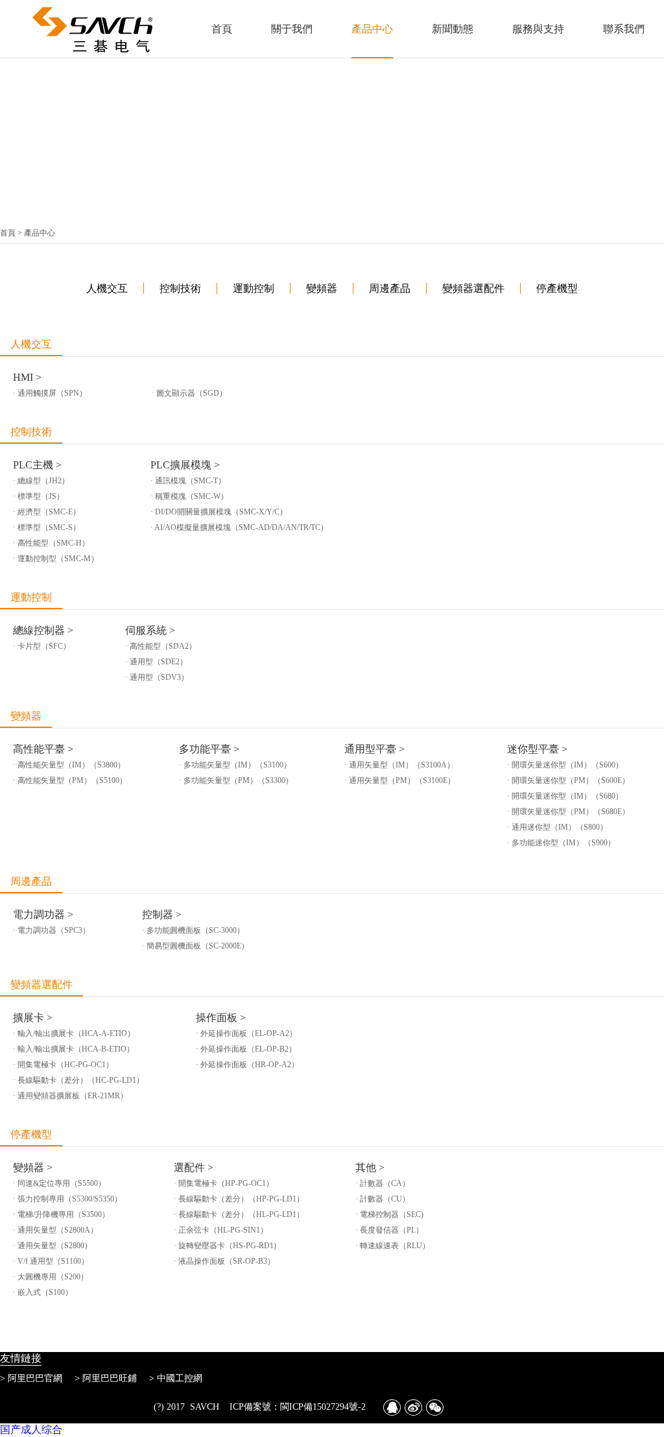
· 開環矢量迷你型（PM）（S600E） (568, 780)
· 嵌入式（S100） (43, 1292)
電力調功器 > (43, 914)
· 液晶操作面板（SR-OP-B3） (224, 1261)
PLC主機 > (37, 464)
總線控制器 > (43, 630)
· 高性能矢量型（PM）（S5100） (70, 780)
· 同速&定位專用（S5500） (59, 1183)
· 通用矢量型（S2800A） (55, 1230)
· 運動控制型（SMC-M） (56, 558)
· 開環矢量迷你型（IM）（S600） (565, 764)
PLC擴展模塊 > (185, 464)
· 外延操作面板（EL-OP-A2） (246, 1033)
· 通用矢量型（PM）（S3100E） (399, 780)
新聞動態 (452, 28)
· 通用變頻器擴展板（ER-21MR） (70, 1095)
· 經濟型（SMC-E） (46, 511)
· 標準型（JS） (38, 496)
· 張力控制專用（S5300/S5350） (67, 1198)
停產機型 (31, 1134)
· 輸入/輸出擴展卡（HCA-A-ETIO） (74, 1033)
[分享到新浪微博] (413, 1407)
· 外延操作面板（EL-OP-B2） (246, 1049)
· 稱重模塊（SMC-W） (189, 496)
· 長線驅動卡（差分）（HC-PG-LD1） (78, 1080)
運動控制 (31, 597)
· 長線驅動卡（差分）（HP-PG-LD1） (239, 1198)
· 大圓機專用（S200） (50, 1276)
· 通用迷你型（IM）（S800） (557, 827)
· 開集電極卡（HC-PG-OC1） (63, 1064)
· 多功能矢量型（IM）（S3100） (235, 764)
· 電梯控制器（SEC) (389, 1214)
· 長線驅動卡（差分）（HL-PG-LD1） (239, 1214)
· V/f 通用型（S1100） (51, 1261)
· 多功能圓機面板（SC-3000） (193, 930)
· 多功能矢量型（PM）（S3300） (236, 780)
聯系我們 (624, 28)
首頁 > (12, 232)
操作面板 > (221, 1017)
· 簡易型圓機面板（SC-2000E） (195, 945)
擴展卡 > (33, 1017)
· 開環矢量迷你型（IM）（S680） (565, 796)
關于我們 (292, 28)
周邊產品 (31, 881)
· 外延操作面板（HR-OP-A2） (247, 1064)
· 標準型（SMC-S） (46, 527)
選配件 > (193, 1167)
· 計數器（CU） (382, 1198)
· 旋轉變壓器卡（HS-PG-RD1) (225, 1245)
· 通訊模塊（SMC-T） (188, 480)
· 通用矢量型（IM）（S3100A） (399, 764)
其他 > (370, 1167)
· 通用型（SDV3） (157, 677)
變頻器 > (33, 1167)
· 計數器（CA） (382, 1183)
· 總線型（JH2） (41, 480)
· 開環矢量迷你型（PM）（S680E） (568, 811)
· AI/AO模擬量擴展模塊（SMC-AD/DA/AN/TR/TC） (239, 527)
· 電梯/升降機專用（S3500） (61, 1214)
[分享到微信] (435, 1407)
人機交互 (31, 344)
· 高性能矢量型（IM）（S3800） (69, 764)
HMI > (27, 377)
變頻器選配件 (41, 984)
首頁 (221, 28)
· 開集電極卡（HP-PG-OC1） (224, 1183)
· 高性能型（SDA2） (160, 646)
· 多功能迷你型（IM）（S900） (561, 842)
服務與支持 (538, 28)
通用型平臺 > (374, 749)
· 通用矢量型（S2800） (52, 1245)
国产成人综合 (31, 1429)
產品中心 (372, 28)
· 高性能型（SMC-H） (51, 543)
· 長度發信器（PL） (389, 1230)
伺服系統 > (150, 630)
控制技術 (31, 431)
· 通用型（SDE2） (156, 661)
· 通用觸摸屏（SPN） (50, 393)
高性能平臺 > (43, 749)
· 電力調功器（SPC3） (51, 930)
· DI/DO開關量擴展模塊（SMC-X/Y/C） (218, 511)
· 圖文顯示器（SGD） (189, 393)
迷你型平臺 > (537, 749)
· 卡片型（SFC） (42, 646)
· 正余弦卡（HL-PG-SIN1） (221, 1230)
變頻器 (26, 715)
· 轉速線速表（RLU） (392, 1245)
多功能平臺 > (209, 749)
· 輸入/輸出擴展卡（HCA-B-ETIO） (73, 1049)
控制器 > (162, 914)
